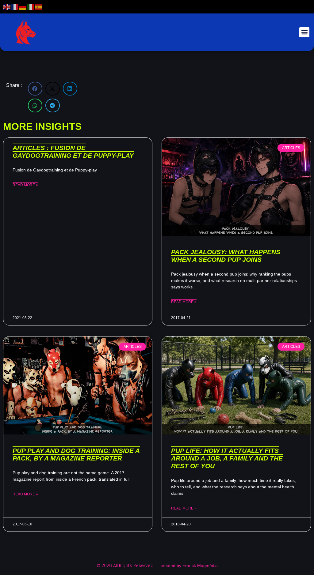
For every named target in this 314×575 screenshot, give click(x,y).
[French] (15, 6)
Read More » (25, 185)
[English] (7, 6)
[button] (304, 32)
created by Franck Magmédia (189, 565)
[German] (23, 6)
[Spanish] (39, 6)
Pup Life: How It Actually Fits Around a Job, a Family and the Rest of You (227, 458)
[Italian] (31, 6)
